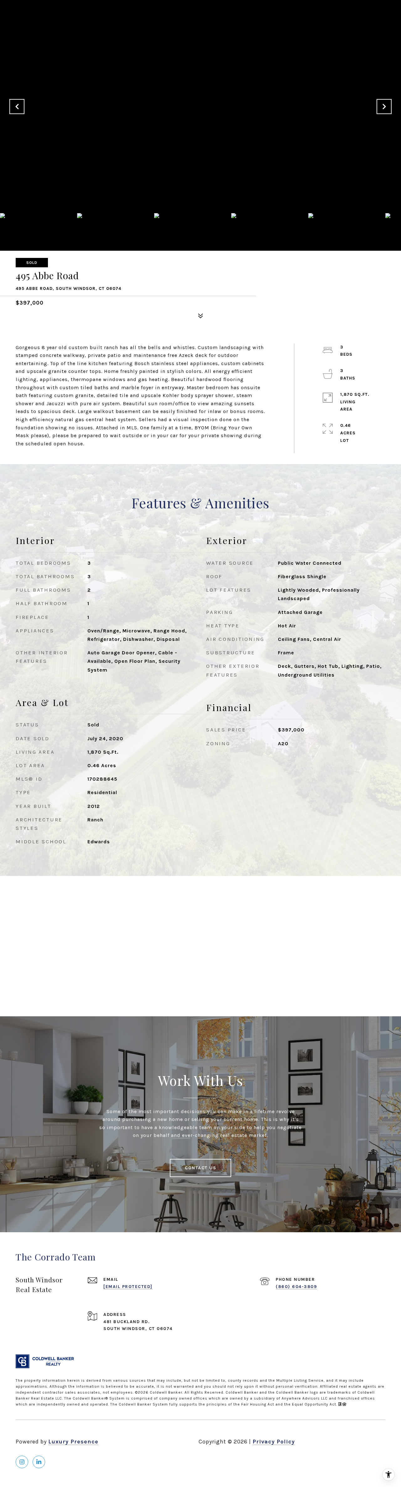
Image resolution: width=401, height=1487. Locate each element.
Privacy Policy (274, 1441)
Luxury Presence (73, 1441)
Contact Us (200, 1167)
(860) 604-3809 (296, 1286)
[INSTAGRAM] (22, 1462)
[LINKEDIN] (39, 1462)
